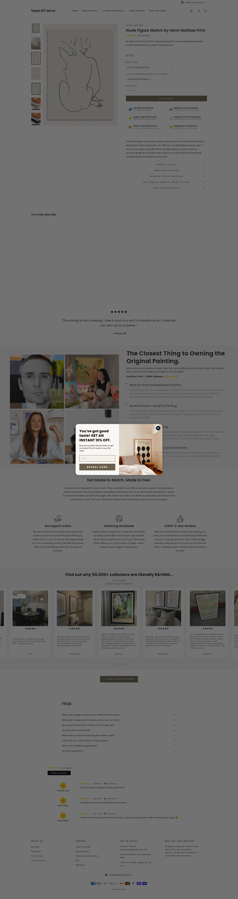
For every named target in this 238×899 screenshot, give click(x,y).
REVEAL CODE (97, 467)
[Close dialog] (158, 428)
